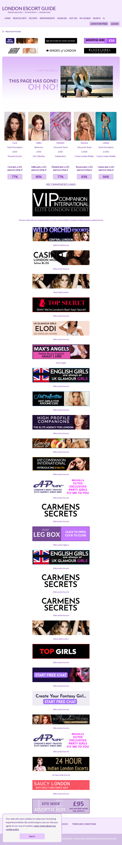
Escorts (33, 18)
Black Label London (61, 292)
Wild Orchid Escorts (61, 245)
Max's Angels (61, 363)
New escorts (19, 18)
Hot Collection (39, 156)
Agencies (62, 18)
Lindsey (106, 143)
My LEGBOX (85, 18)
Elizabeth (60, 143)
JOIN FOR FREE (99, 23)
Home (8, 18)
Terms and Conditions (84, 824)
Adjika (39, 143)
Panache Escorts (15, 156)
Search (97, 18)
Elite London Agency (61, 545)
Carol (14, 143)
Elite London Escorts (61, 269)
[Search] (104, 18)
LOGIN (114, 23)
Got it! (32, 836)
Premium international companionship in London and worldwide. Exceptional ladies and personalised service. (61, 220)
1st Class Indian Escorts (61, 775)
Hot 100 (73, 18)
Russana (84, 143)
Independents (47, 18)
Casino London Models (84, 156)
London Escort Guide (29, 8)
